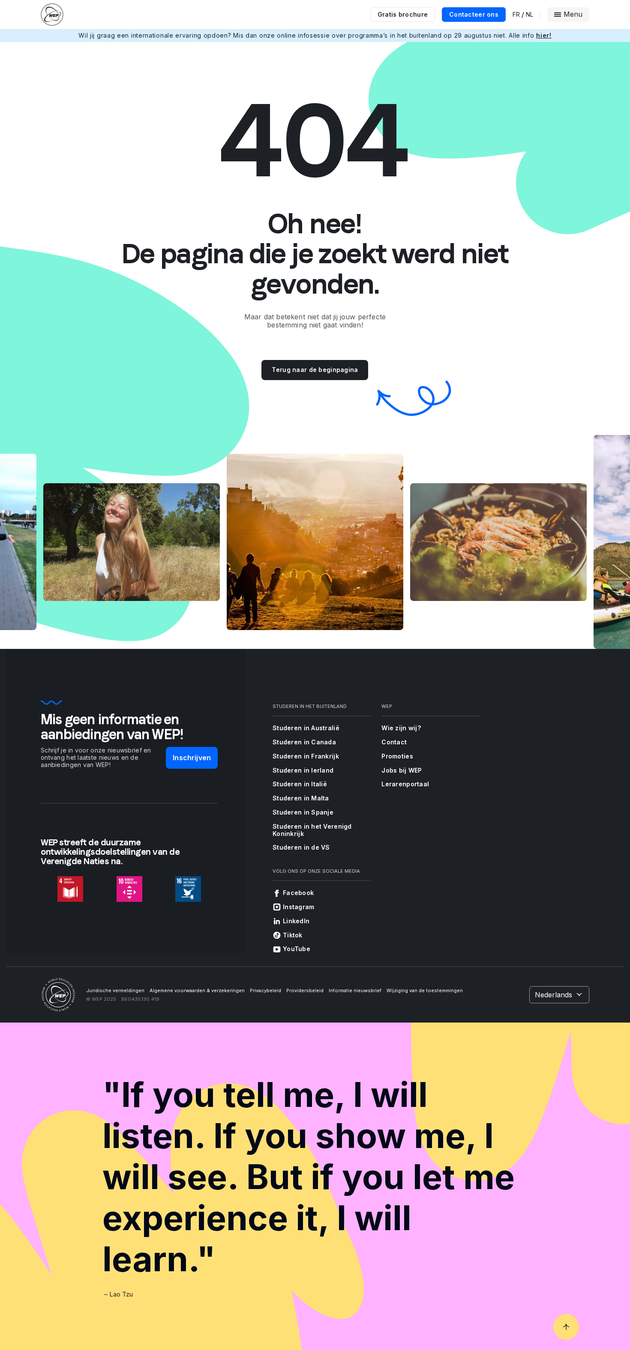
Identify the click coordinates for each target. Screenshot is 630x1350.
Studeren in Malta (301, 798)
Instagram (299, 906)
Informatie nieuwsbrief (355, 990)
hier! (544, 35)
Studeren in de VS (301, 847)
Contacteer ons (473, 14)
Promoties (397, 756)
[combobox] (559, 994)
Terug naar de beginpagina (315, 369)
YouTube (296, 948)
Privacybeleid (265, 990)
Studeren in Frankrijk (306, 756)
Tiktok (293, 935)
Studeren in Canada (304, 742)
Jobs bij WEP (401, 770)
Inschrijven (192, 757)
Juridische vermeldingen (115, 990)
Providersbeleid (305, 990)
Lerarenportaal (405, 784)
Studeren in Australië (306, 727)
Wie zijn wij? (401, 727)
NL (529, 15)
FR (516, 15)
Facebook (298, 892)
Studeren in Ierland (303, 770)
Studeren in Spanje (303, 812)
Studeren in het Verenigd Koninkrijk (312, 830)
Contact (394, 742)
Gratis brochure (403, 14)
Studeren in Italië (300, 784)
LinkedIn (296, 921)
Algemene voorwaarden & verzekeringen (197, 990)
